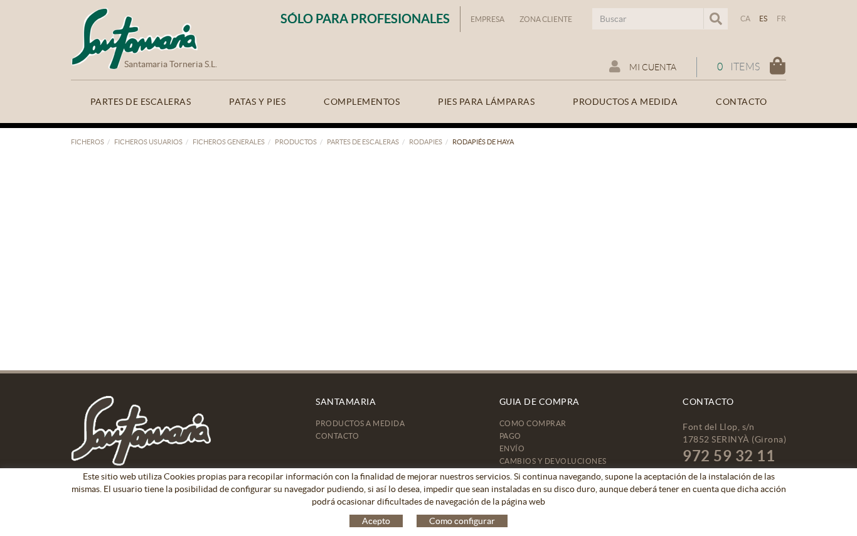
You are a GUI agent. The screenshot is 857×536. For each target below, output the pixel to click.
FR (782, 18)
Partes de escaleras (363, 142)
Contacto (337, 436)
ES (763, 18)
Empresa (487, 19)
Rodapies (425, 142)
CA (745, 18)
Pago (510, 436)
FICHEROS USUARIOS (148, 142)
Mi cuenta (651, 67)
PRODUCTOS (296, 142)
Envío (512, 448)
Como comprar (533, 423)
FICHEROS (87, 142)
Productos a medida (360, 423)
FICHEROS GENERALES (229, 142)
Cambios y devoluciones (553, 461)
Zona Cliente (545, 19)
